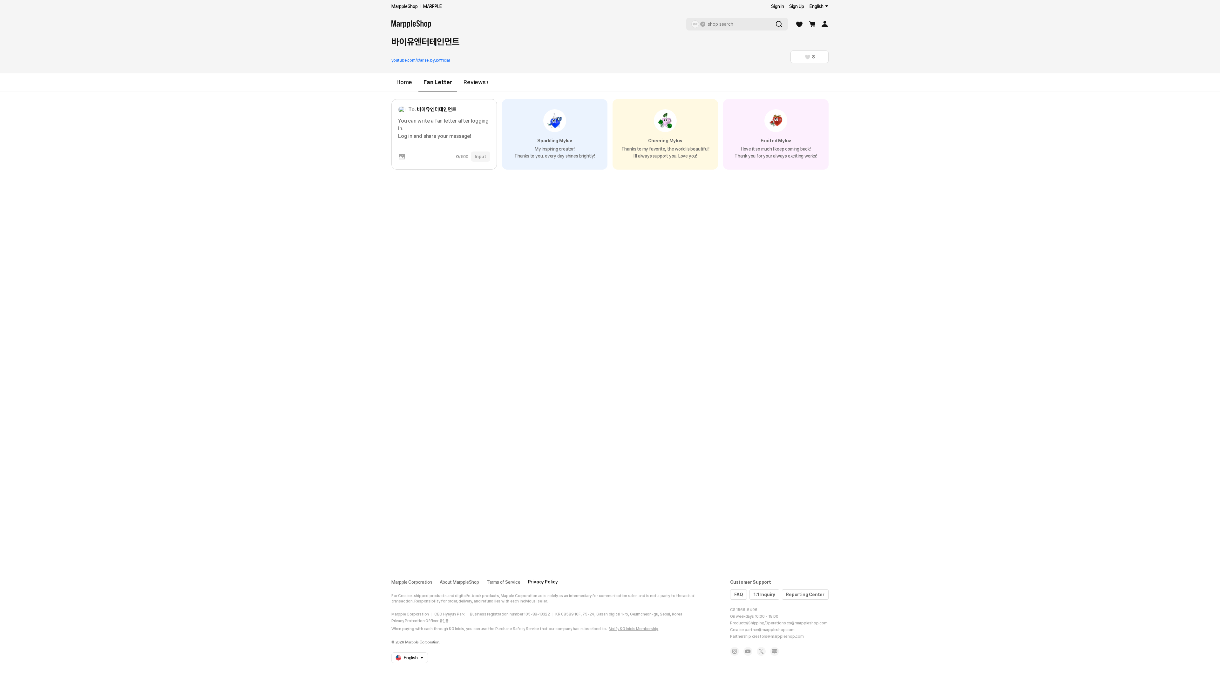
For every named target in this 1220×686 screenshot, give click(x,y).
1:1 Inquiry (764, 594)
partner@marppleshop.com (769, 630)
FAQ (738, 594)
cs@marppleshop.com (807, 623)
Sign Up (796, 6)
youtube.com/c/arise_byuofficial (420, 60)
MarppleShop (404, 6)
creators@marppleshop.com (778, 636)
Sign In (777, 6)
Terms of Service (503, 582)
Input (480, 156)
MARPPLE (432, 6)
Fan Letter (438, 82)
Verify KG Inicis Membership (634, 629)
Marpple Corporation (411, 582)
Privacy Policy (543, 581)
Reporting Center (805, 594)
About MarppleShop (459, 582)
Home (404, 82)
